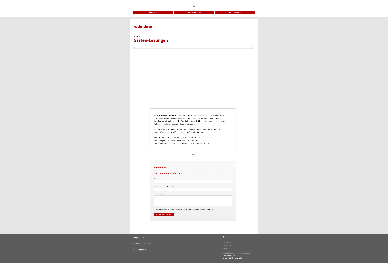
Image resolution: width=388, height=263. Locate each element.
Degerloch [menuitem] (153, 12)
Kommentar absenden (163, 214)
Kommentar (158, 195)
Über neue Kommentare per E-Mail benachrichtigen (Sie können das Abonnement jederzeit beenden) (184, 209)
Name (157, 179)
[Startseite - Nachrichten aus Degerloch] (194, 8)
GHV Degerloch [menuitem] (235, 12)
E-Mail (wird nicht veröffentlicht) (164, 187)
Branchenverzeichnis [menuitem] (194, 12)
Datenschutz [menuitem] (227, 245)
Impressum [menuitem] (227, 252)
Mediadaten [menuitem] (227, 242)
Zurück (193, 154)
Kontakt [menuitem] (225, 249)
